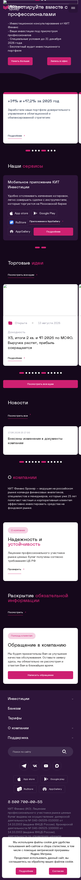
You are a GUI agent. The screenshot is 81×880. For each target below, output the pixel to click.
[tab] (28, 150)
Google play (57, 779)
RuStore (28, 788)
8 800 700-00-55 (25, 802)
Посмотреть (15, 612)
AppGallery (55, 788)
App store (29, 779)
